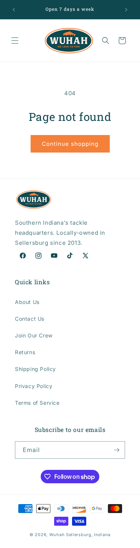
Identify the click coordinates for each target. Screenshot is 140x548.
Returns (25, 352)
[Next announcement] (126, 9)
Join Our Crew (34, 335)
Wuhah (57, 534)
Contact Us (29, 318)
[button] (15, 40)
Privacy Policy (33, 386)
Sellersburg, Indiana (88, 534)
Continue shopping (70, 143)
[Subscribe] (116, 450)
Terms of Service (37, 403)
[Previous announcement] (14, 9)
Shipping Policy (35, 369)
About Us (27, 302)
